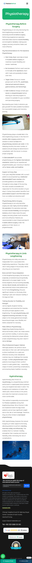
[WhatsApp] (3, 556)
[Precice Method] (10, 3)
